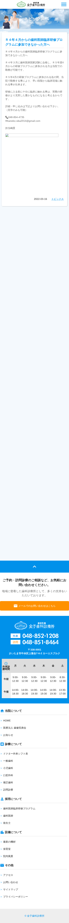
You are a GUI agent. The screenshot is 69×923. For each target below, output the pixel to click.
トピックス (57, 199)
